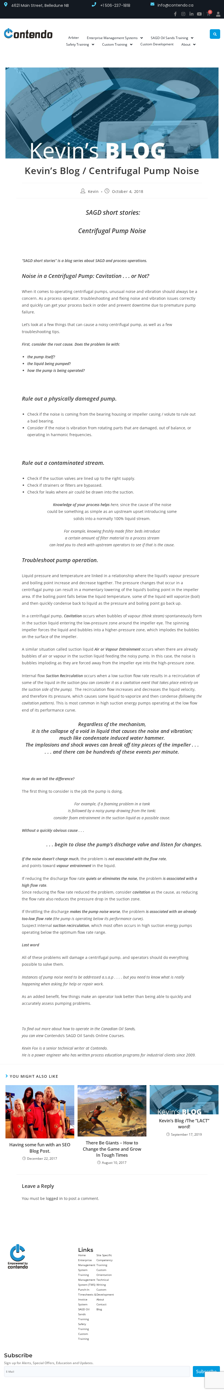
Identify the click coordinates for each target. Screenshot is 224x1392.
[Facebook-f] (175, 14)
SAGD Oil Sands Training (84, 1314)
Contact (101, 1304)
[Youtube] (199, 14)
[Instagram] (183, 14)
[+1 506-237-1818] (94, 4)
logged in (54, 1198)
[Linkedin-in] (191, 14)
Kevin (93, 191)
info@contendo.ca (175, 5)
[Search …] (215, 34)
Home (82, 1255)
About (100, 1299)
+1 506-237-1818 (115, 5)
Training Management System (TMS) (86, 1280)
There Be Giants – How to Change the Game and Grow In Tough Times (112, 1149)
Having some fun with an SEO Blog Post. (39, 1148)
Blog (99, 1309)
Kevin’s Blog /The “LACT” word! (184, 1124)
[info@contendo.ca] (152, 4)
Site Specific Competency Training (104, 1260)
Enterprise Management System (86, 1265)
